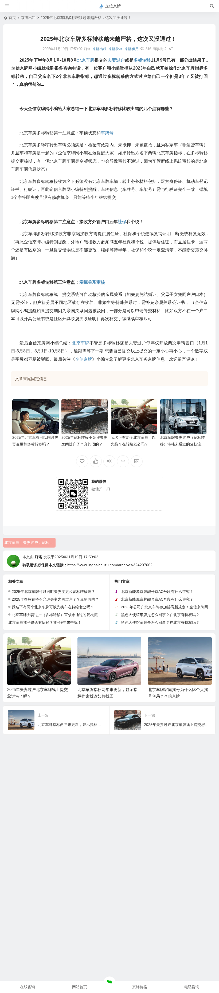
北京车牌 (86, 60)
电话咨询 (191, 987)
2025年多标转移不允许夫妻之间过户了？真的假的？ (55, 599)
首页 (12, 17)
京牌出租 (28, 17)
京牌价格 (116, 49)
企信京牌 (83, 359)
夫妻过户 (116, 60)
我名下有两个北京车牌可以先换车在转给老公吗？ (53, 607)
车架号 (107, 133)
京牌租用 (132, 49)
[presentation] (180, 645)
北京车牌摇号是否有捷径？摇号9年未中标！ (44, 622)
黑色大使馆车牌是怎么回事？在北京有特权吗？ (160, 615)
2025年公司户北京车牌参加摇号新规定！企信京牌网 (164, 607)
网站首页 (79, 987)
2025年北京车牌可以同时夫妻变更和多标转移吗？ (53, 591)
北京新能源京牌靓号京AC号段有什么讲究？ (157, 591)
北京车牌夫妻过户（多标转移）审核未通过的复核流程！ (182, 444)
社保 (122, 221)
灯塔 (38, 557)
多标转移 (142, 60)
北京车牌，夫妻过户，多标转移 (30, 542)
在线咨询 (27, 987)
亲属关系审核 (92, 282)
